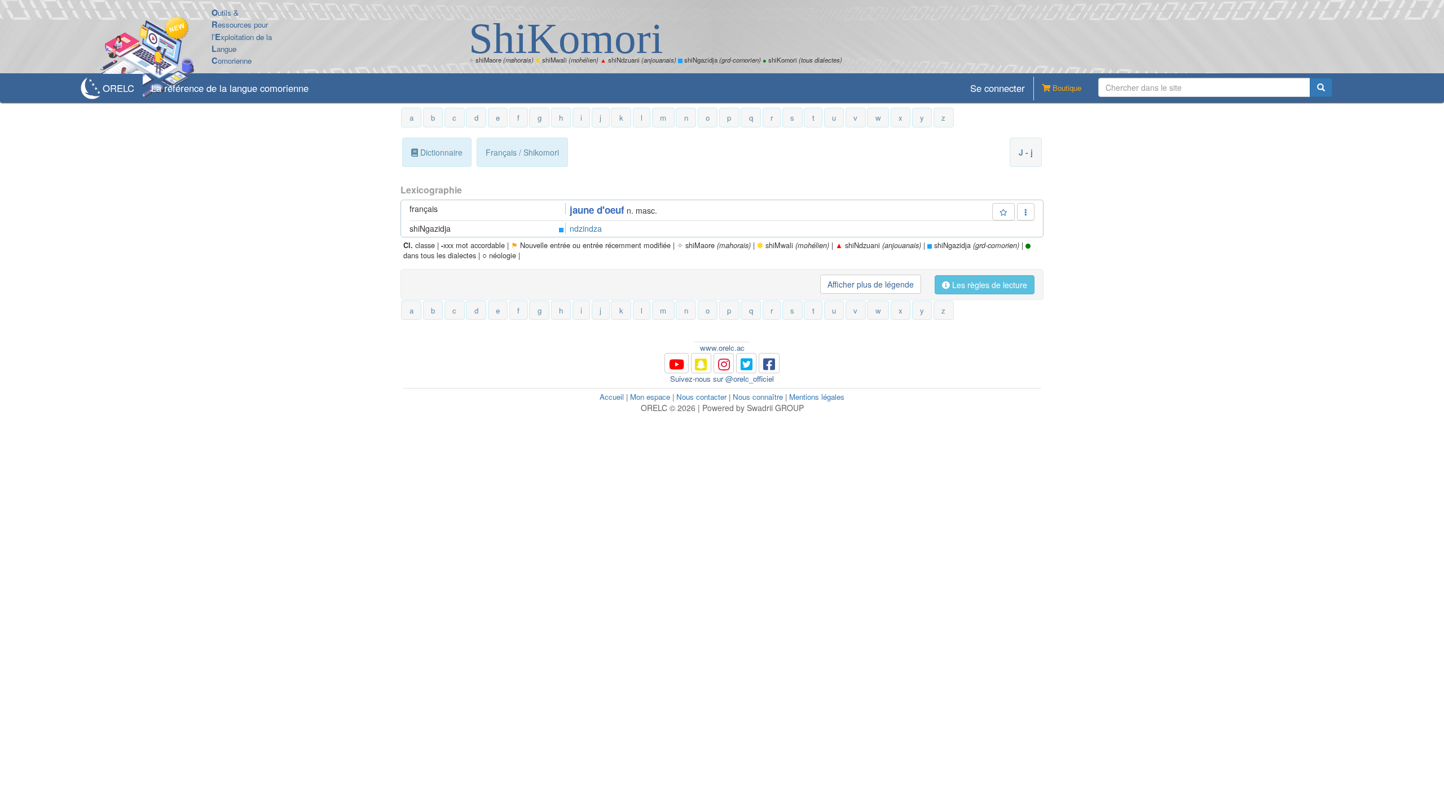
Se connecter (997, 88)
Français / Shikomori (522, 152)
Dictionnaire (440, 152)
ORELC (118, 88)
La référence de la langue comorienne (230, 88)
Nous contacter (701, 396)
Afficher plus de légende (870, 284)
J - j (1026, 152)
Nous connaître (758, 396)
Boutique (1065, 87)
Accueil (612, 396)
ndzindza (586, 228)
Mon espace (650, 396)
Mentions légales (816, 396)
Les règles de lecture (988, 284)
